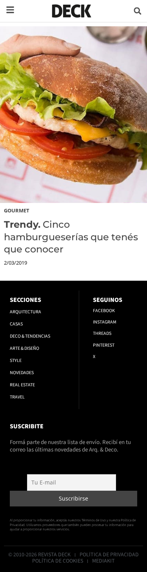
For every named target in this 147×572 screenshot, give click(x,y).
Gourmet (16, 210)
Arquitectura (25, 312)
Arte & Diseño (24, 348)
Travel (17, 397)
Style (16, 360)
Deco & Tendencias (30, 336)
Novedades (22, 372)
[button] (137, 11)
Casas (16, 324)
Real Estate (22, 385)
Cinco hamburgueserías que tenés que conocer (71, 236)
